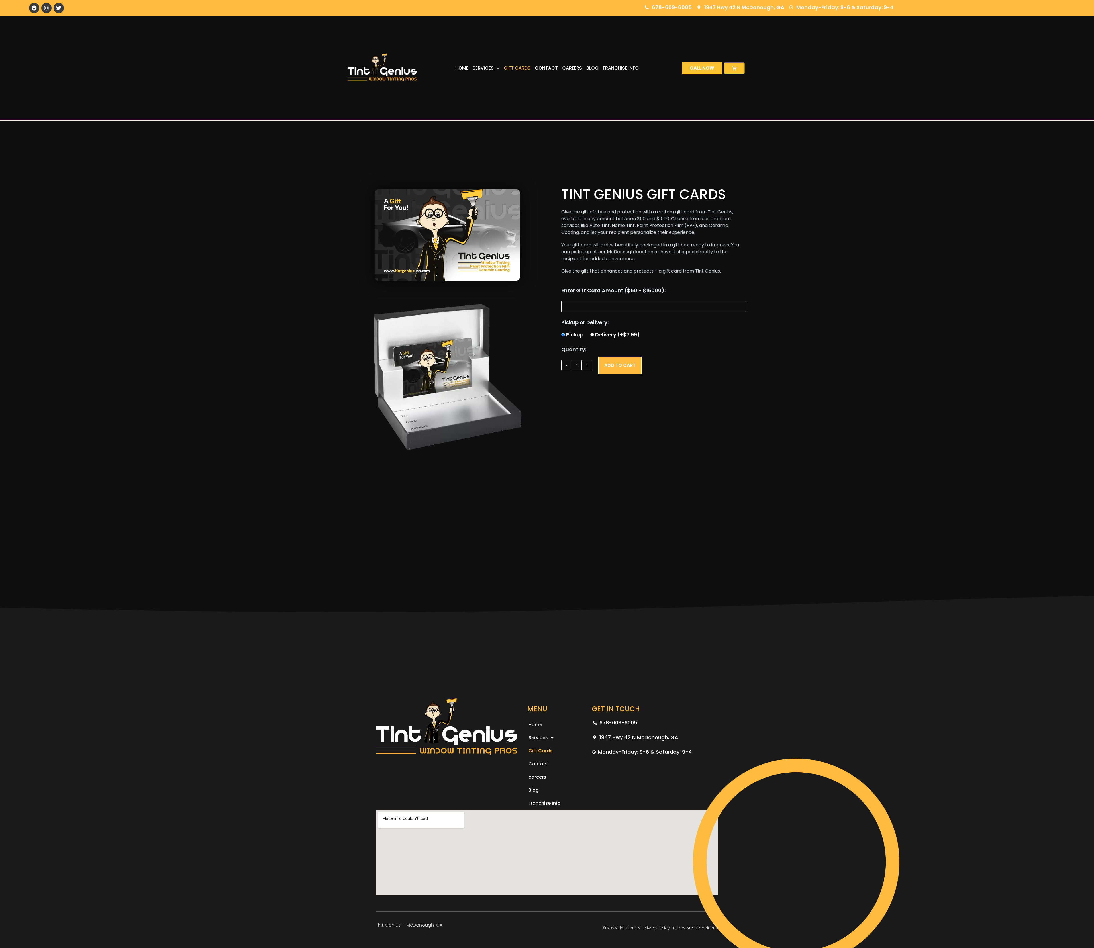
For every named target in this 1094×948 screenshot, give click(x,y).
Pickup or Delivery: (585, 322)
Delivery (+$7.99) (617, 334)
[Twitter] (59, 8)
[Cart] (734, 68)
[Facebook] (34, 8)
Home (461, 68)
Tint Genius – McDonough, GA (409, 925)
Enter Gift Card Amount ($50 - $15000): (613, 290)
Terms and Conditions (695, 928)
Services (483, 68)
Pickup (574, 334)
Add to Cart (620, 365)
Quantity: (573, 349)
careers (572, 68)
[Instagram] (46, 8)
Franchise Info (621, 68)
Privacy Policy (657, 928)
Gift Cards (517, 68)
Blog (592, 68)
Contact (546, 68)
